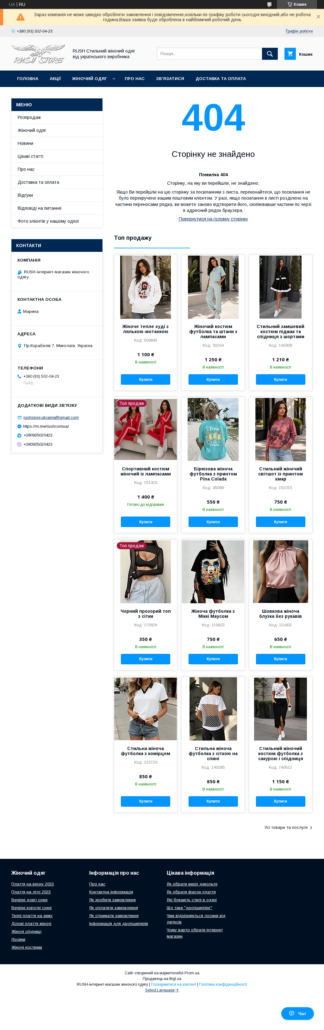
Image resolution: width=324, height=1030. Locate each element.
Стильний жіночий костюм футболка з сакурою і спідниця (280, 753)
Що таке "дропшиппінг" (189, 907)
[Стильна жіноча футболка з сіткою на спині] (213, 708)
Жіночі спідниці (26, 931)
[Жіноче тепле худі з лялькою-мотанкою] (145, 286)
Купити (145, 379)
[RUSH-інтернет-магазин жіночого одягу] (38, 62)
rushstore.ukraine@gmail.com (51, 417)
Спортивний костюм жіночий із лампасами (146, 471)
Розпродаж (29, 117)
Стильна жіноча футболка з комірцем (145, 751)
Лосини (18, 939)
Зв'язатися (170, 78)
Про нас (135, 78)
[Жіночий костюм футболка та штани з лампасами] (213, 286)
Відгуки (25, 195)
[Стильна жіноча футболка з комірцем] (145, 708)
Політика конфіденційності (223, 984)
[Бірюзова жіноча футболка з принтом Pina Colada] (213, 429)
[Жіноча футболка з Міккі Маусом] (213, 571)
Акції (55, 78)
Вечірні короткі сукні (31, 907)
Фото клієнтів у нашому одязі (48, 221)
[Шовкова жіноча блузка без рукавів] (280, 571)
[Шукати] (270, 54)
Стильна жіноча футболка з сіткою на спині (213, 753)
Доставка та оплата (221, 78)
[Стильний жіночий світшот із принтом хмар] (280, 429)
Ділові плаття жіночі (31, 923)
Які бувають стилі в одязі (192, 899)
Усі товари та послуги (286, 827)
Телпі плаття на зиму (32, 915)
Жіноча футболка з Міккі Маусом (213, 614)
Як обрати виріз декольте (192, 884)
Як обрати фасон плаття (191, 892)
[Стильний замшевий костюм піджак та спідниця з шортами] (280, 286)
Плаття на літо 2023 (31, 892)
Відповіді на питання (39, 208)
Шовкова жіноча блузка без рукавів (280, 614)
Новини (25, 143)
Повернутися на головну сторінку (213, 218)
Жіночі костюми (26, 947)
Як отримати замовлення (114, 915)
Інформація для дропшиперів (118, 923)
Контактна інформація (111, 892)
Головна (27, 78)
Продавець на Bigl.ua (162, 979)
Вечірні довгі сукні (29, 899)
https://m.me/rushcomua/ (46, 426)
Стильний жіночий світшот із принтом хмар (280, 473)
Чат (302, 1013)
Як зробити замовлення (112, 899)
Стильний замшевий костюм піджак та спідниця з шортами (280, 331)
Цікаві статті (30, 156)
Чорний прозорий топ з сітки (146, 614)
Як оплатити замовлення (113, 907)
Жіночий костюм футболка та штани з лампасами (213, 331)
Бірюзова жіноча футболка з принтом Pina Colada (213, 473)
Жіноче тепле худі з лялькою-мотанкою (145, 329)
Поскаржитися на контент (173, 984)
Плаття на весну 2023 (32, 884)
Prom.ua (191, 973)
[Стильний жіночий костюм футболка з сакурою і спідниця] (280, 708)
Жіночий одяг (89, 78)
